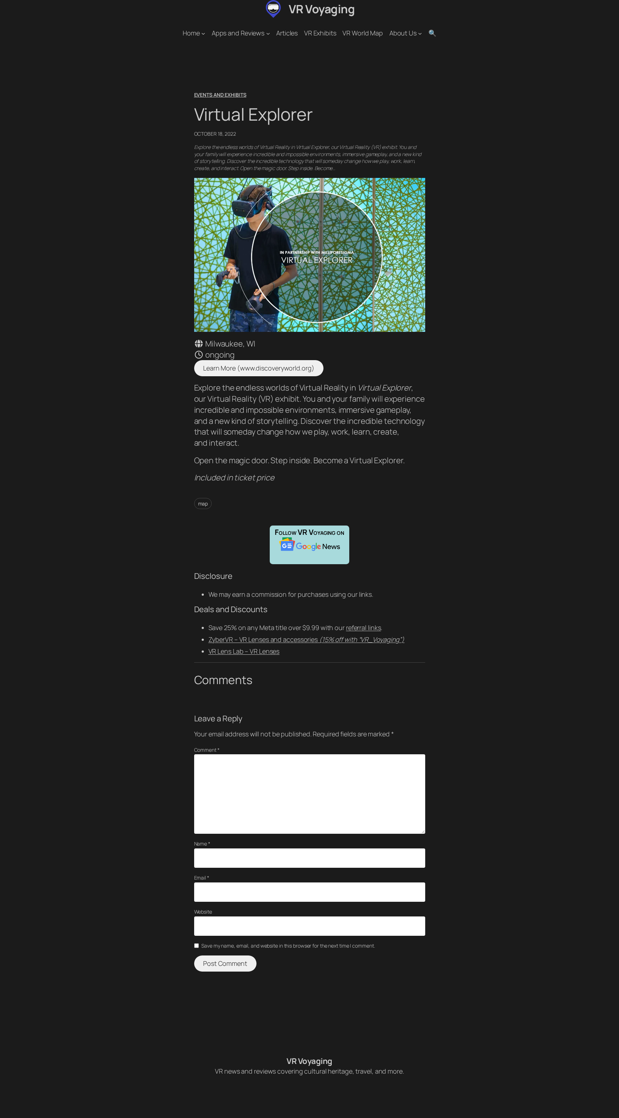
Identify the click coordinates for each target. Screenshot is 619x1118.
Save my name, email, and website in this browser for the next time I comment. (288, 945)
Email (201, 877)
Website (203, 911)
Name (202, 843)
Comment (207, 749)
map (203, 503)
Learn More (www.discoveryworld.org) (259, 368)
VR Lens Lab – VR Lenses (244, 651)
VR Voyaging (322, 9)
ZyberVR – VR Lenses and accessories (306, 639)
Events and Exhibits (220, 94)
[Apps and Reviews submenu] (268, 33)
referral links (363, 627)
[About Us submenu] (420, 33)
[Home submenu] (203, 33)
